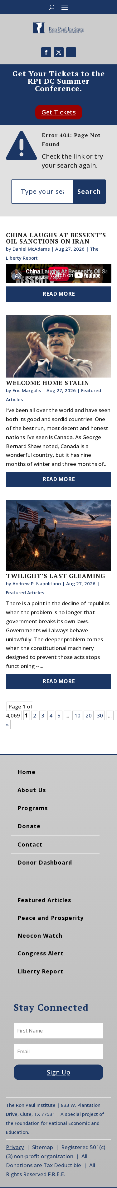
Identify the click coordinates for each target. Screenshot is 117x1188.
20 (88, 715)
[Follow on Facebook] (46, 52)
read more (58, 293)
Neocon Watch (39, 935)
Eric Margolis (26, 390)
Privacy (15, 1147)
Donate (29, 826)
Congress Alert (40, 953)
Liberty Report (40, 971)
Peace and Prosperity (50, 917)
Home (26, 772)
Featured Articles (25, 592)
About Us (31, 790)
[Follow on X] (59, 52)
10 (77, 715)
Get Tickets (58, 112)
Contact (29, 844)
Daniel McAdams (31, 249)
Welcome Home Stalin (47, 382)
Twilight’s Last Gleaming (55, 576)
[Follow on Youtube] (71, 52)
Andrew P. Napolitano (36, 583)
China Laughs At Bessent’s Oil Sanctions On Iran (56, 238)
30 (100, 715)
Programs (32, 808)
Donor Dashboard (44, 862)
